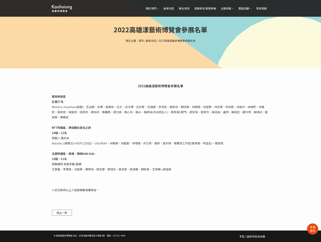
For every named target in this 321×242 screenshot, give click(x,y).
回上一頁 (62, 213)
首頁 (141, 40)
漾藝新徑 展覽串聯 (205, 8)
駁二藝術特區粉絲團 (253, 236)
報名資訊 (184, 8)
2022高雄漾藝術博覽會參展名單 (176, 40)
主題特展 (226, 8)
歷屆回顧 (244, 8)
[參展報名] (312, 229)
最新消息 (168, 8)
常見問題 (261, 8)
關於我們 (151, 8)
